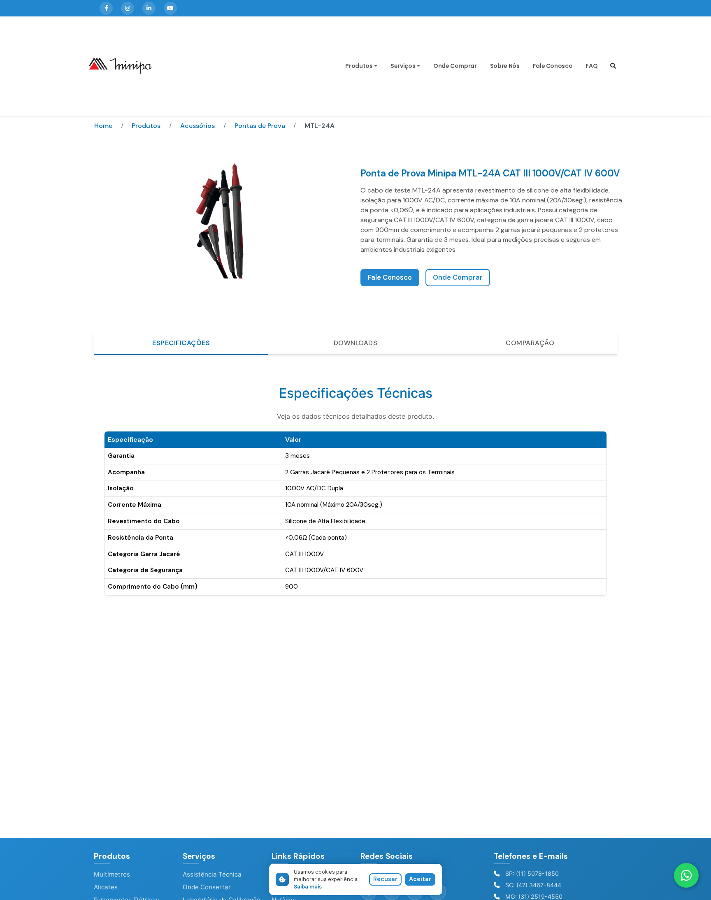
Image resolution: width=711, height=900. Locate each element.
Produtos (358, 66)
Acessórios (197, 125)
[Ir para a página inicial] (120, 66)
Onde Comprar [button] (458, 277)
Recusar (385, 879)
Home (103, 125)
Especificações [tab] (181, 343)
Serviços (402, 66)
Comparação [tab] (530, 343)
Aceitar (420, 879)
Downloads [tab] (356, 343)
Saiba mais (308, 886)
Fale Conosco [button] (390, 277)
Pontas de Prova (260, 125)
